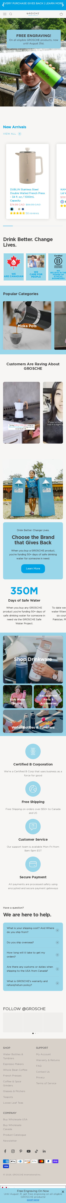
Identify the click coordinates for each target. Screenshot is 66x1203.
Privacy (40, 1077)
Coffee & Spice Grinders (12, 1083)
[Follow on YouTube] (29, 1151)
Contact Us (43, 1072)
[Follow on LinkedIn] (44, 1151)
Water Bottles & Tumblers (13, 1056)
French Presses (12, 1075)
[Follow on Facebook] (5, 1151)
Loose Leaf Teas (13, 1103)
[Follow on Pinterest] (21, 1151)
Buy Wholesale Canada (12, 1127)
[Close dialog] (62, 1191)
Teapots (8, 1097)
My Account (43, 1054)
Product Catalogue (14, 1135)
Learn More (33, 568)
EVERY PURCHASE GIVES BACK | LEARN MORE (33, 3)
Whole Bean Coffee (15, 1070)
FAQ (38, 1066)
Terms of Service (46, 1083)
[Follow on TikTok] (36, 1151)
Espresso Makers (13, 1064)
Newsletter (10, 1141)
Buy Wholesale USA (15, 1119)
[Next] (62, 5)
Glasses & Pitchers (14, 1091)
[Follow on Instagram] (13, 1151)
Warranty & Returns (48, 1060)
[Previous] (3, 5)
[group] (33, 62)
